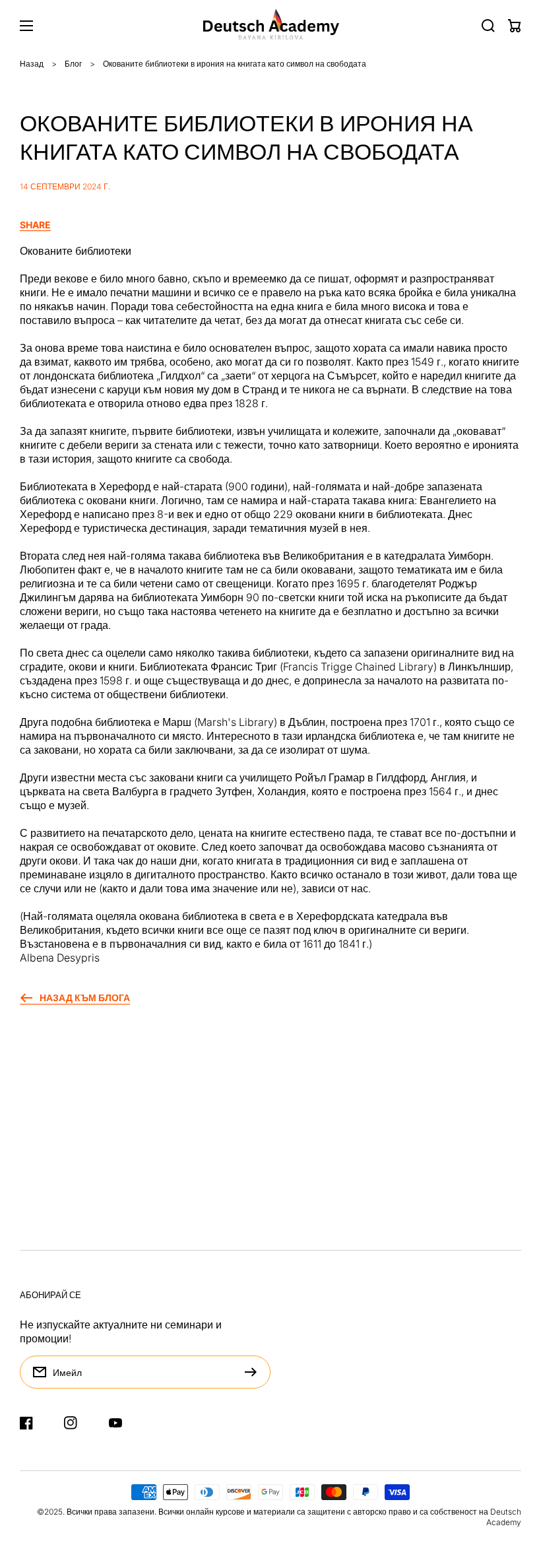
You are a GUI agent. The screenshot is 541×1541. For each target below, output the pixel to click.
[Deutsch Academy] (270, 26)
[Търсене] (488, 26)
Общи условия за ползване (86, 1201)
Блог (73, 64)
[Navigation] (26, 25)
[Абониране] (254, 1372)
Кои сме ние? (52, 1255)
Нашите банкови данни (77, 1174)
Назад (32, 64)
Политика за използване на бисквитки (112, 1228)
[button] (270, 225)
